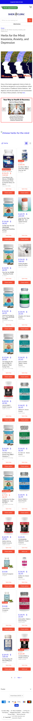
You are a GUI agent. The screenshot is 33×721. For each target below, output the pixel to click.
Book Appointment (10, 8)
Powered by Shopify (17, 718)
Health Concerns (6, 408)
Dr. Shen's (20, 172)
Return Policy (25, 712)
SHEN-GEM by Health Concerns (7, 542)
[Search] (29, 20)
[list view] (30, 143)
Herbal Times (21, 223)
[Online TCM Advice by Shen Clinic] (16, 123)
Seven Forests (21, 319)
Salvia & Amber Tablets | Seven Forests (22, 363)
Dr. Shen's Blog (5, 710)
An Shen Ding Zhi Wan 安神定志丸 (7, 659)
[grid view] (26, 143)
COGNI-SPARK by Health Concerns (23, 656)
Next (19, 677)
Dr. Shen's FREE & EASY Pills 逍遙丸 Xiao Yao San (23, 168)
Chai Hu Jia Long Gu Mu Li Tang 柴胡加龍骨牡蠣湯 (8, 317)
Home (2, 28)
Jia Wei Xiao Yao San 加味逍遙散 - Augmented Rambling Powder (8, 228)
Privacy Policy (11, 714)
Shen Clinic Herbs (6, 185)
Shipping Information (15, 712)
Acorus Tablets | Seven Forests (23, 500)
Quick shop (8, 189)
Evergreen (4, 575)
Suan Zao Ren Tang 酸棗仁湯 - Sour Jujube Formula (23, 219)
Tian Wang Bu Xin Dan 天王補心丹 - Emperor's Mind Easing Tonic (7, 364)
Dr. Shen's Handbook (16, 710)
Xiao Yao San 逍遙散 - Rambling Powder (8, 273)
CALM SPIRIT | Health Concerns (7, 406)
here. (23, 92)
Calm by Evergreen (7, 574)
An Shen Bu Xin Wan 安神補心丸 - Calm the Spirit (8, 500)
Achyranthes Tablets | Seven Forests (24, 619)
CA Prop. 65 (26, 710)
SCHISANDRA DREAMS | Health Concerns (23, 540)
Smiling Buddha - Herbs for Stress (23, 264)
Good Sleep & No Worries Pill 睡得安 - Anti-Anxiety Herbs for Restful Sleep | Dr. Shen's (8, 181)
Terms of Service (21, 714)
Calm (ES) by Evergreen (6, 609)
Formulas (4, 232)
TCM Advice (5, 712)
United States (15, 695)
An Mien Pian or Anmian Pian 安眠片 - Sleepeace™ (8, 454)
